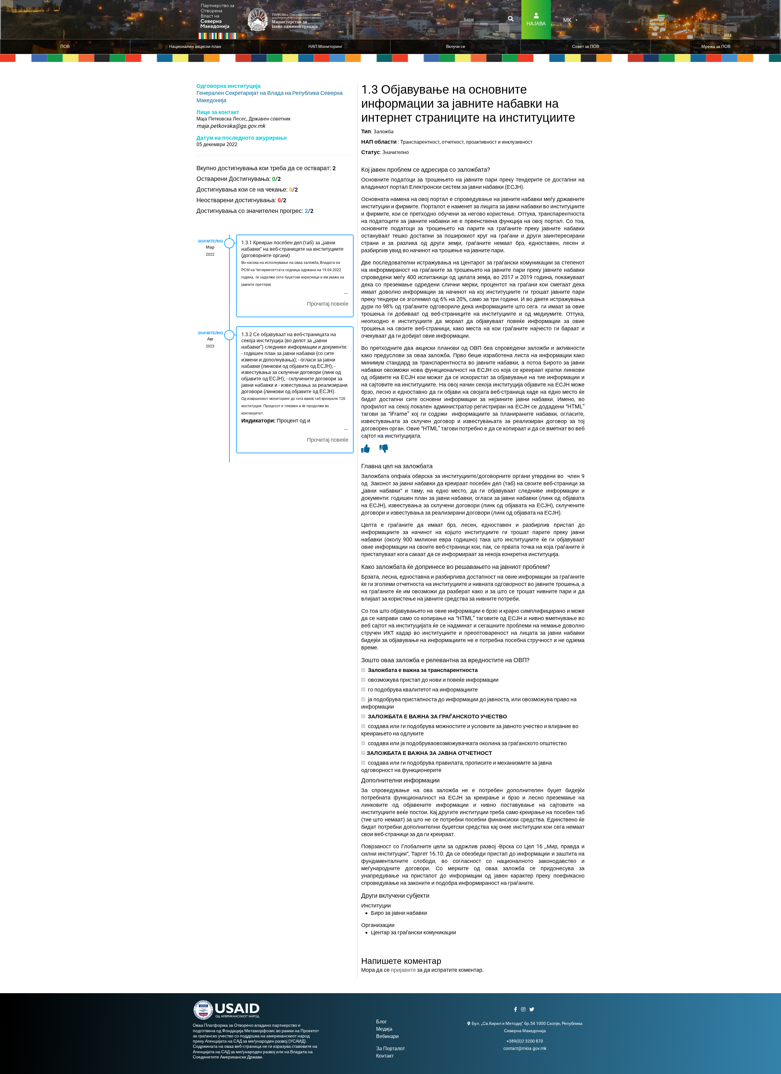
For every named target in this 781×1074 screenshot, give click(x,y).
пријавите (403, 970)
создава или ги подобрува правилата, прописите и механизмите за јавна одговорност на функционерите (456, 766)
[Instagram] (523, 1010)
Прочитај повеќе (327, 303)
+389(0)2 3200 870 (524, 1041)
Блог (381, 1022)
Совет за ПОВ (585, 46)
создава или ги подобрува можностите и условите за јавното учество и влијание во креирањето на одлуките (469, 730)
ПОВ (65, 46)
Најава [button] (536, 24)
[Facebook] (516, 1010)
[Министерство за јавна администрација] (217, 19)
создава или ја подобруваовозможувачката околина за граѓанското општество (467, 743)
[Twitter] (532, 1010)
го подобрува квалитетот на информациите (422, 689)
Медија (384, 1029)
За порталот (390, 1048)
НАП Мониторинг (325, 46)
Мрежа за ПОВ (715, 46)
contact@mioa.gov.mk (524, 1048)
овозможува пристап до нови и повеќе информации (432, 680)
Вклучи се (455, 46)
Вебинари (387, 1036)
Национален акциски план (195, 46)
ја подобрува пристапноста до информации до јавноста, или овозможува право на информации (469, 703)
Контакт (385, 1056)
